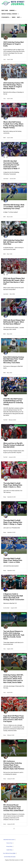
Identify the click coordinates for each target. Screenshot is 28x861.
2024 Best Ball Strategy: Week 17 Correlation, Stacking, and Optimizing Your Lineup (13, 206)
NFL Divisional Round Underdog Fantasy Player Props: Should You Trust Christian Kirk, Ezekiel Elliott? (13, 807)
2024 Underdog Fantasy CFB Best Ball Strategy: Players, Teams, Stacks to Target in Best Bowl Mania (13, 85)
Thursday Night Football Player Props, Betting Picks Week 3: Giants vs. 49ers (12, 485)
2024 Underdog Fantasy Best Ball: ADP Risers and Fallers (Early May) (13, 242)
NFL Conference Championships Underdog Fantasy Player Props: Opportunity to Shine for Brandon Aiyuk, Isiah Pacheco (13, 765)
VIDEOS (13, 17)
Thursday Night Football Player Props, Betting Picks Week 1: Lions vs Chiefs (12, 560)
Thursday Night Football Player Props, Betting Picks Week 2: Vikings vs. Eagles (12, 522)
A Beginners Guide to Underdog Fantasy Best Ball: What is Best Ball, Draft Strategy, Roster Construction (13, 597)
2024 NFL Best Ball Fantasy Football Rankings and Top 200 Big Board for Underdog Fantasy (13, 401)
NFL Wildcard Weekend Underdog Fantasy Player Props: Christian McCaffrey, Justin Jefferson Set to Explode (13, 851)
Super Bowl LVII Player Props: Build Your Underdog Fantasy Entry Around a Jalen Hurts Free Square (13, 718)
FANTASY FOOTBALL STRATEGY (9, 14)
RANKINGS (12, 10)
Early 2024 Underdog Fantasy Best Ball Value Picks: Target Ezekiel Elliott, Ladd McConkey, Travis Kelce (13, 360)
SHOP (18, 17)
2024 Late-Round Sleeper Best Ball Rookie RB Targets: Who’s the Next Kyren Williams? (14, 322)
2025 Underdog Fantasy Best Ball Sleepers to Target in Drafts (13, 44)
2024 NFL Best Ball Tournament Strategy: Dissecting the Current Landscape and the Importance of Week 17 (11, 164)
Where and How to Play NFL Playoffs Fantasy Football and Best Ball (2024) (13, 445)
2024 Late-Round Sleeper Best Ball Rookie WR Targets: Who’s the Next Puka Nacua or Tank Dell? (14, 281)
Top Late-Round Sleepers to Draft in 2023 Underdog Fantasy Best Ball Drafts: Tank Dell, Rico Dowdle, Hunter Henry (13, 635)
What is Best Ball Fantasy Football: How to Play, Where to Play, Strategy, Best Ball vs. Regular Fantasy (13, 125)
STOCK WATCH (5, 17)
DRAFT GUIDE (4, 10)
